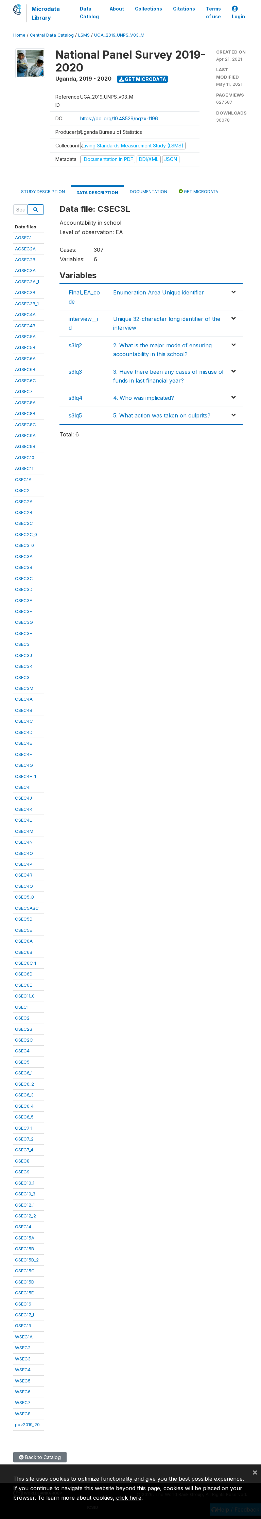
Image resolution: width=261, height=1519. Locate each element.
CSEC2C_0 (26, 534)
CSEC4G (24, 765)
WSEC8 (23, 1413)
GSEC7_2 (24, 1139)
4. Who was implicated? (143, 397)
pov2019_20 (27, 1424)
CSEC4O (24, 853)
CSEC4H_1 (25, 776)
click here (128, 1497)
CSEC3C (24, 578)
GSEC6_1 (24, 1072)
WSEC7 (23, 1402)
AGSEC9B (25, 446)
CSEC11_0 (25, 996)
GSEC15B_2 (27, 1260)
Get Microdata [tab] (200, 191)
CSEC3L (23, 677)
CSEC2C (24, 523)
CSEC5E (23, 930)
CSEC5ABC (27, 908)
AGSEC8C (25, 424)
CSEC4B (23, 710)
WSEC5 (23, 1380)
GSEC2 (22, 1018)
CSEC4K (23, 809)
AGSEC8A (25, 402)
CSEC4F (23, 754)
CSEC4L (23, 820)
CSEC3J (23, 655)
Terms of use (213, 12)
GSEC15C (25, 1270)
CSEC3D (24, 589)
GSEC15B (24, 1248)
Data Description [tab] (97, 192)
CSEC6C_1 (25, 963)
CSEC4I (23, 787)
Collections (148, 9)
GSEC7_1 (23, 1128)
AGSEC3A (25, 270)
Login (238, 16)
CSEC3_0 (24, 545)
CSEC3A (24, 556)
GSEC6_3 (24, 1094)
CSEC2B (23, 512)
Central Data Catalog (52, 35)
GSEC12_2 (25, 1215)
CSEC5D (24, 919)
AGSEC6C (25, 380)
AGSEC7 (24, 391)
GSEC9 (22, 1171)
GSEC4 (22, 1050)
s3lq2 (75, 345)
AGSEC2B (25, 259)
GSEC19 (23, 1325)
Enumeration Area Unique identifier (158, 292)
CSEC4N (24, 842)
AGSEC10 (24, 457)
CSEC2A (24, 501)
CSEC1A (23, 479)
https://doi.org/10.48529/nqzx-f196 (119, 118)
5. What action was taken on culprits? (161, 415)
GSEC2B (23, 1029)
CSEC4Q (24, 886)
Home (19, 35)
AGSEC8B (25, 413)
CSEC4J (23, 798)
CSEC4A (24, 699)
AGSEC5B (25, 347)
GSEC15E (24, 1292)
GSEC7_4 (24, 1149)
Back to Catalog (42, 1457)
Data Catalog (89, 12)
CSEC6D (24, 974)
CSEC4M (24, 831)
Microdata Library (46, 13)
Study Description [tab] (43, 191)
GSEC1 (22, 1007)
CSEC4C (24, 721)
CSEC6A (24, 941)
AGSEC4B (25, 325)
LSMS (84, 35)
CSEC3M (24, 688)
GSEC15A (24, 1237)
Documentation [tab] (148, 191)
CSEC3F (23, 611)
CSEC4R (23, 875)
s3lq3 (75, 371)
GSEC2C (24, 1040)
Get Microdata (145, 79)
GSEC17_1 (24, 1314)
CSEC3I (23, 644)
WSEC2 (23, 1347)
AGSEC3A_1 (27, 281)
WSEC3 (23, 1358)
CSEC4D (24, 732)
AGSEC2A (25, 248)
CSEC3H (24, 633)
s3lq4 (76, 397)
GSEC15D (24, 1282)
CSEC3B (23, 567)
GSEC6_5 (24, 1117)
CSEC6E (23, 985)
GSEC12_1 (25, 1205)
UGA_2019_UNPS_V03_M (119, 35)
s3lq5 (75, 415)
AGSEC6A (25, 358)
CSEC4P (23, 864)
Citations (184, 9)
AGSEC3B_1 (27, 303)
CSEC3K (23, 666)
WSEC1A (24, 1336)
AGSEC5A (25, 336)
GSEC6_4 (24, 1106)
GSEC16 (23, 1304)
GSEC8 (22, 1161)
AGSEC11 (24, 468)
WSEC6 (23, 1391)
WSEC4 (23, 1369)
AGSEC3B (25, 292)
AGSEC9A (25, 435)
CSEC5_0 (24, 897)
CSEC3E (23, 600)
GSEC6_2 (24, 1084)
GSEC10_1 (24, 1183)
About (117, 9)
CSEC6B (23, 952)
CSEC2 (22, 490)
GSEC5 (22, 1062)
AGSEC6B (25, 369)
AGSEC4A (25, 314)
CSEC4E (23, 743)
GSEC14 (23, 1226)
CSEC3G (24, 622)
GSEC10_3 (25, 1193)
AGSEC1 (23, 237)
